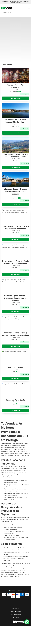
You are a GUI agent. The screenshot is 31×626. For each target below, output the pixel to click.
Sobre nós (15, 605)
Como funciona (15, 608)
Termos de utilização (15, 614)
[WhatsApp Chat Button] (26, 621)
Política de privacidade (15, 611)
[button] (15, 65)
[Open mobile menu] (29, 7)
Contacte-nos (15, 617)
